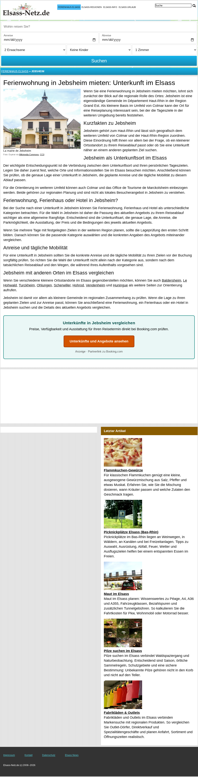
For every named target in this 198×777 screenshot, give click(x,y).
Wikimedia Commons (29, 154)
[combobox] (99, 26)
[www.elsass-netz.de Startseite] (27, 10)
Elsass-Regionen (92, 7)
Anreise (8, 35)
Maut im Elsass (116, 594)
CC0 (42, 154)
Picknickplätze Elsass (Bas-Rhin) (131, 532)
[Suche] (194, 5)
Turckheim (27, 285)
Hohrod (78, 285)
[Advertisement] (99, 396)
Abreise (106, 35)
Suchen (99, 60)
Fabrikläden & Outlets (122, 713)
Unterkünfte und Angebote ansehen (99, 341)
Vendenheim (95, 285)
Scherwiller (62, 285)
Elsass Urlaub (127, 7)
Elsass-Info (110, 7)
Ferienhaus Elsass (69, 7)
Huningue (120, 285)
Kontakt (28, 755)
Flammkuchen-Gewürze (123, 470)
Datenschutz (48, 755)
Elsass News (72, 755)
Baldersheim (171, 280)
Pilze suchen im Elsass (123, 651)
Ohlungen (44, 285)
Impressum (9, 755)
